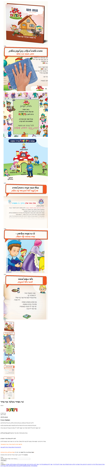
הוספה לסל (3, 460)
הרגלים (74, 464)
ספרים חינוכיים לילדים (21, 464)
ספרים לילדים (13, 464)
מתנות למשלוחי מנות (67, 464)
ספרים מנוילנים (12, 465)
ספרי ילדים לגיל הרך (57, 464)
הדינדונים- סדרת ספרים (81, 464)
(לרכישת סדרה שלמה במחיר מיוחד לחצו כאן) (11, 447)
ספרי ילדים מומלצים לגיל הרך (45, 464)
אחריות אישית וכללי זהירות (98, 464)
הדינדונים (89, 464)
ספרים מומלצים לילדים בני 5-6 (23, 465)
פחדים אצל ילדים (4, 465)
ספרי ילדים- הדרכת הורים (33, 464)
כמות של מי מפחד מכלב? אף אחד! (8, 458)
